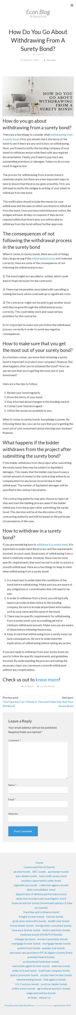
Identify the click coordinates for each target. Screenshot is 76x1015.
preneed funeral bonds (41, 957)
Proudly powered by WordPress (20, 1005)
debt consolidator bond (41, 889)
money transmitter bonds (52, 939)
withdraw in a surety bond (52, 544)
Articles (29, 686)
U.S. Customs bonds (27, 984)
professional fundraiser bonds (41, 961)
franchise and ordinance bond (41, 912)
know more (47, 679)
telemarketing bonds (29, 979)
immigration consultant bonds (53, 925)
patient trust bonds (28, 948)
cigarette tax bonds (25, 885)
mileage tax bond (24, 939)
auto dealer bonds (26, 876)
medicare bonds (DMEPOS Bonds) (41, 934)
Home (39, 862)
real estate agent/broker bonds (31, 966)
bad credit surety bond (53, 876)
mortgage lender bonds (56, 943)
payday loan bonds (53, 948)
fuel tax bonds (54, 916)
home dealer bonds (22, 925)
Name (12, 784)
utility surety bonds (23, 988)
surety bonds (47, 686)
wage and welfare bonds (41, 993)
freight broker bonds (31, 916)
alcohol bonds (21, 871)
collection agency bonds (53, 885)
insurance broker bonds (26, 930)
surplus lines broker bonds (56, 975)
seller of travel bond (24, 970)
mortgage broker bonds (26, 943)
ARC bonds (39, 871)
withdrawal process (43, 258)
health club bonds (58, 921)
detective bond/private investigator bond (41, 898)
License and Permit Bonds (39, 867)
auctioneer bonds (58, 871)
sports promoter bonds (24, 975)
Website (13, 813)
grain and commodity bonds (29, 921)
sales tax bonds (61, 966)
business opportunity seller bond (41, 880)
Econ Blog (38, 11)
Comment (14, 740)
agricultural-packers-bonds (53, 988)
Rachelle (51, 60)
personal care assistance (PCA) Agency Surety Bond (41, 952)
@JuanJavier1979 (62, 1005)
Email (12, 799)
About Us (45, 997)
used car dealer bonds (54, 984)
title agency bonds (54, 979)
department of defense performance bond (41, 894)
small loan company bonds (54, 970)
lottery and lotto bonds (56, 930)
